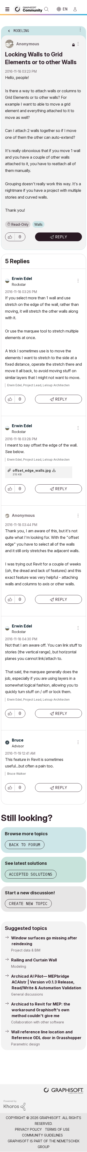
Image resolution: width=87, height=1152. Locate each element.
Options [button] (79, 29)
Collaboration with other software (37, 1022)
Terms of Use (57, 1129)
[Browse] (8, 9)
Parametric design (25, 1044)
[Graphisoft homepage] (63, 1091)
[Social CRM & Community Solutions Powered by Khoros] (14, 1105)
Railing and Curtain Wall (34, 960)
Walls (38, 224)
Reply (61, 236)
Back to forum (24, 844)
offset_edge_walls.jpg (32, 470)
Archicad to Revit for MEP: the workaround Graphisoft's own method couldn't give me (40, 1010)
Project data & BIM (25, 950)
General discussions (27, 994)
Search (46, 9)
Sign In (77, 9)
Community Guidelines (42, 1135)
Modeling (18, 966)
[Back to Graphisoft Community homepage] (29, 9)
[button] (9, 237)
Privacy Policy (28, 1129)
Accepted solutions (30, 874)
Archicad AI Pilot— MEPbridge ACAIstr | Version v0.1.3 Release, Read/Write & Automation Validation (46, 982)
